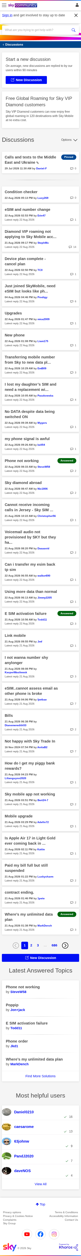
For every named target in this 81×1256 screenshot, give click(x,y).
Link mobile (15, 635)
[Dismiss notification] (76, 15)
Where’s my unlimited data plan (34, 1059)
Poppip (12, 1005)
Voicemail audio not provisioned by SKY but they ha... (30, 537)
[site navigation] (4, 5)
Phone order (17, 1041)
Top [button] (42, 1204)
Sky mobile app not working (30, 794)
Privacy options (12, 1212)
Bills (9, 715)
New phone (15, 335)
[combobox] (36, 30)
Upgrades (13, 313)
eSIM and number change (27, 209)
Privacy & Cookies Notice (18, 1216)
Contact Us (71, 1219)
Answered (66, 460)
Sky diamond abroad (23, 483)
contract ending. (19, 892)
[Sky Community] (23, 5)
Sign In (76, 6)
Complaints (9, 1219)
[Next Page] (65, 945)
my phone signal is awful (27, 439)
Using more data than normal (31, 592)
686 (54, 945)
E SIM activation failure (26, 613)
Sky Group (9, 1223)
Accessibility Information (63, 1216)
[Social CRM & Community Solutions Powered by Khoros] (68, 1247)
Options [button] (66, 139)
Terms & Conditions (66, 1212)
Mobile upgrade (19, 816)
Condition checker (21, 192)
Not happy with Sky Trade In (30, 741)
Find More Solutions (40, 1076)
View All (41, 1184)
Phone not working (22, 461)
